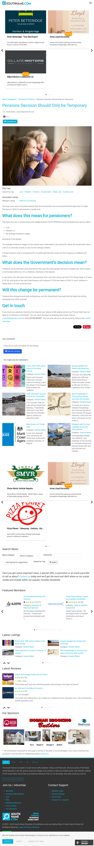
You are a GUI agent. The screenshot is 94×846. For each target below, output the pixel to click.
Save (88, 327)
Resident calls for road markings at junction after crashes (81, 426)
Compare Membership (15, 794)
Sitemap (36, 827)
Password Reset (58, 794)
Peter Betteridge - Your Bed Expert (22, 37)
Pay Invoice (56, 797)
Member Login (57, 791)
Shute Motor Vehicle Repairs (20, 488)
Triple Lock (57, 192)
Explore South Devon (13, 779)
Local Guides (11, 806)
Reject (20, 841)
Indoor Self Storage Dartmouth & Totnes (31, 675)
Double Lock (68, 192)
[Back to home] (16, 3)
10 (51, 629)
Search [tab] (35, 762)
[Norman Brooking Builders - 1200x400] (47, 732)
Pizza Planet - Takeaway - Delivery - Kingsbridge (28, 528)
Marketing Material (13, 803)
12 (55, 629)
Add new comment (13, 351)
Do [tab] (27, 762)
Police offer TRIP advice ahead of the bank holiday (36, 368)
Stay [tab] (14, 762)
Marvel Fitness (29, 596)
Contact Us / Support (60, 800)
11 (53, 629)
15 (61, 629)
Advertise (9, 791)
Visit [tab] (6, 762)
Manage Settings (36, 841)
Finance (36, 192)
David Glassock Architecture (77, 596)
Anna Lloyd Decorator (59, 37)
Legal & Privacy (25, 827)
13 (57, 629)
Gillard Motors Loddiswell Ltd (20, 77)
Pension (28, 192)
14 (59, 629)
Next (91, 50)
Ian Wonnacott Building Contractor (29, 688)
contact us (44, 754)
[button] (90, 3)
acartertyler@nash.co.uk (12, 318)
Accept (8, 841)
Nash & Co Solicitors (27, 201)
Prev (2, 50)
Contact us (24, 576)
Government (46, 192)
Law (21, 192)
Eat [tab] (21, 762)
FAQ (7, 800)
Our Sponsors (11, 809)
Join (7, 797)
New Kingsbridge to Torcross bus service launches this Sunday (80, 396)
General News (40, 374)
